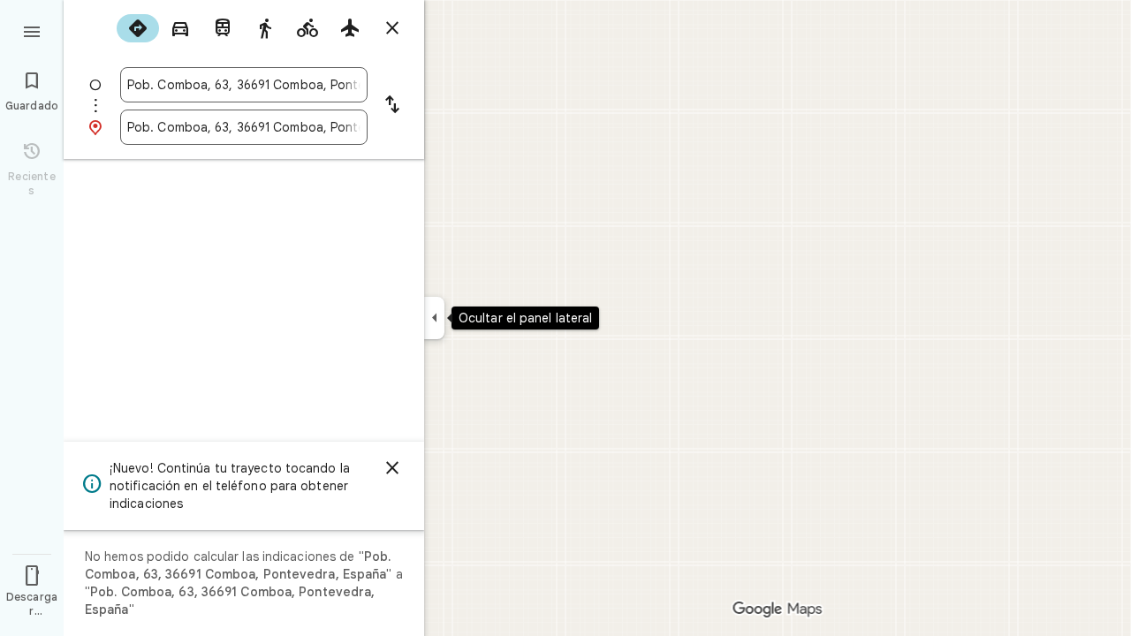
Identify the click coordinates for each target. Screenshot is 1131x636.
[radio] (138, 28)
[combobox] (244, 84)
